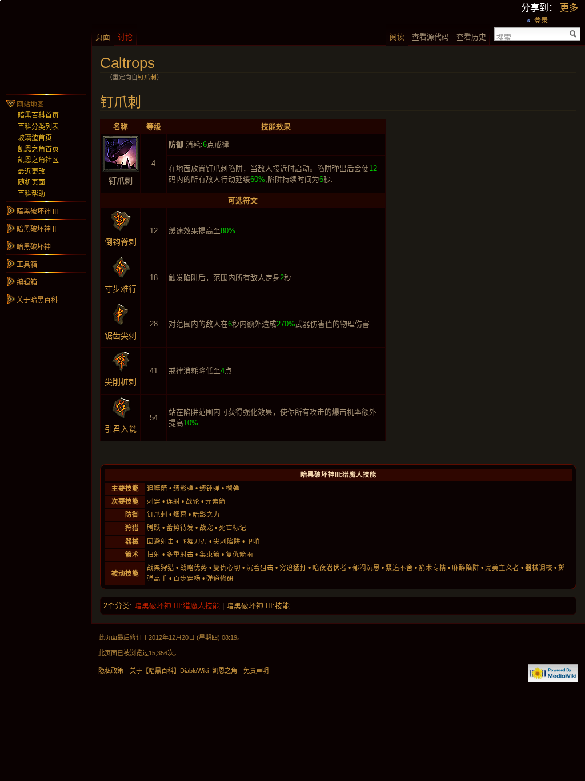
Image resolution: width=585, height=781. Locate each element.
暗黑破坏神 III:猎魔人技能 (177, 605)
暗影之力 (206, 514)
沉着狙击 (260, 567)
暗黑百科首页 (38, 115)
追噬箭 (157, 488)
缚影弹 (183, 488)
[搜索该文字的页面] (573, 34)
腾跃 (154, 527)
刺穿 (154, 501)
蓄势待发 (180, 527)
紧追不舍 (399, 567)
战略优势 (193, 567)
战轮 (192, 501)
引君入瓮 (121, 428)
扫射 (154, 554)
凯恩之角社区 (38, 160)
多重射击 (180, 554)
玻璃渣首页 (35, 138)
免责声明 (256, 670)
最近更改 (31, 172)
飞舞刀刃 (193, 541)
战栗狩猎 (160, 567)
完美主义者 (502, 567)
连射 (173, 501)
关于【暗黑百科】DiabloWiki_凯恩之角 (183, 670)
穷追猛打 (293, 567)
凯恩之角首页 (38, 149)
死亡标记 (232, 527)
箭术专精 (432, 567)
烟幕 (180, 514)
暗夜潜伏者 (329, 567)
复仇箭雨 (239, 554)
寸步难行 (121, 288)
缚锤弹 (209, 488)
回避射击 (160, 541)
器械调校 (538, 567)
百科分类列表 (38, 127)
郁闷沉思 (366, 567)
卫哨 (253, 541)
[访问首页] (45, 45)
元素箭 (215, 501)
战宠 (206, 527)
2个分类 (116, 605)
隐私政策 (110, 670)
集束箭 (209, 554)
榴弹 (232, 488)
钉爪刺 (147, 77)
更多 (569, 8)
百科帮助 (31, 194)
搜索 (503, 36)
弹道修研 (220, 578)
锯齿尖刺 (121, 335)
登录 (541, 21)
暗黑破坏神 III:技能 (258, 605)
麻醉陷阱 (465, 567)
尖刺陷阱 (227, 541)
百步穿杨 (187, 578)
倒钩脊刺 (121, 241)
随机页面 (31, 182)
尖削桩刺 (121, 381)
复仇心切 (227, 567)
